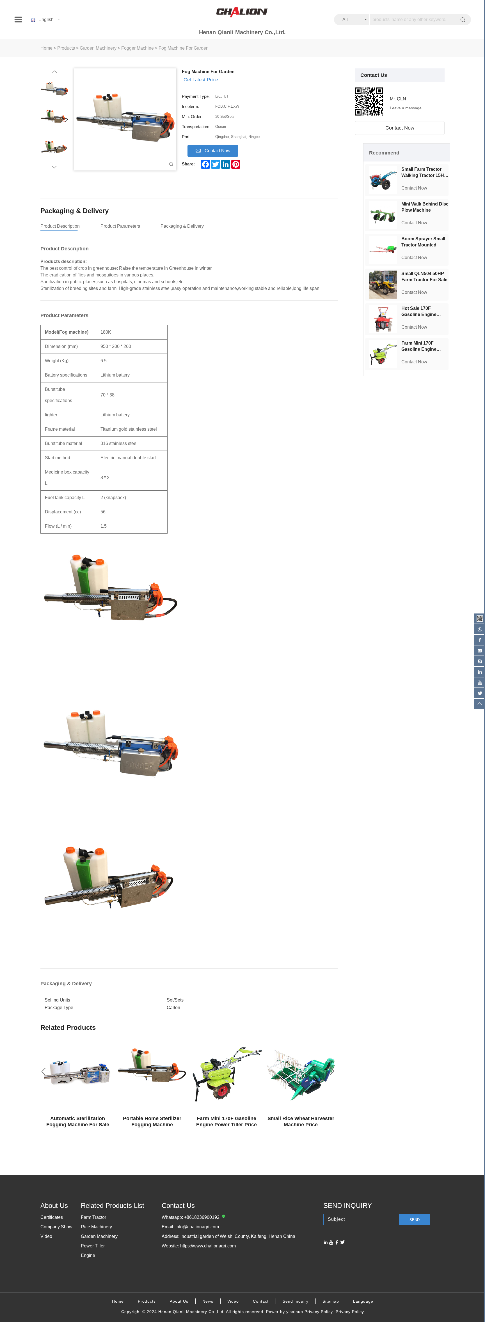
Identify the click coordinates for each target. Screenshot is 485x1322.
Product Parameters (120, 226)
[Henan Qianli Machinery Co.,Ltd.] (242, 12)
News (207, 1301)
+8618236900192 (201, 1217)
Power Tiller (93, 1245)
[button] (54, 71)
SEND (414, 1220)
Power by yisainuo (284, 1311)
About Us (179, 1301)
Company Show (56, 1226)
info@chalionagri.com (197, 1226)
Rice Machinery (96, 1226)
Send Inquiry (295, 1301)
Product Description (60, 226)
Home (46, 48)
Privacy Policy (319, 1311)
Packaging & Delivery (182, 226)
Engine (88, 1255)
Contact (261, 1301)
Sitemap (330, 1301)
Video (46, 1236)
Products (66, 48)
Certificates (51, 1217)
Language (363, 1301)
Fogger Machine (137, 48)
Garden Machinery (98, 48)
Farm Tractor (93, 1217)
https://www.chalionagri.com (208, 1245)
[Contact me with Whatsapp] (222, 1217)
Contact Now (399, 128)
